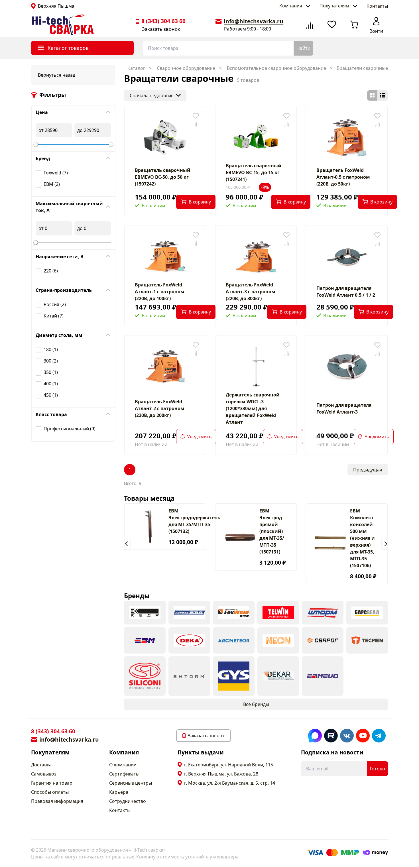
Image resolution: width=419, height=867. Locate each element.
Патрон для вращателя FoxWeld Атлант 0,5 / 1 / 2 (345, 291)
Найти (303, 48)
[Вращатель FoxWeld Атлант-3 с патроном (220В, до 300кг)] (255, 256)
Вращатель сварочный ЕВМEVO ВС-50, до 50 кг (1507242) (162, 177)
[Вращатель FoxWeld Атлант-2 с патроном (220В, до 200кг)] (165, 366)
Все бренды (256, 704)
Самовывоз (43, 774)
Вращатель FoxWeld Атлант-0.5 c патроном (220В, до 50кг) (343, 177)
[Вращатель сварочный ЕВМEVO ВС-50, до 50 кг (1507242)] (165, 137)
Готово (377, 769)
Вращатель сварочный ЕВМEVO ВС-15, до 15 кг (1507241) (253, 172)
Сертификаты (124, 774)
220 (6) (51, 271)
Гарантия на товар (51, 783)
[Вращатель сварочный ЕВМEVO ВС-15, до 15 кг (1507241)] (255, 137)
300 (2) (51, 361)
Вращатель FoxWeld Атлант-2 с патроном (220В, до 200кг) (159, 408)
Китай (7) (54, 316)
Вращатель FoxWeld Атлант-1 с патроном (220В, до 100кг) (159, 292)
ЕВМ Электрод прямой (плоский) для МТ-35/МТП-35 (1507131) (271, 531)
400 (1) (51, 383)
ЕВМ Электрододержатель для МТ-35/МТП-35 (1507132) (194, 521)
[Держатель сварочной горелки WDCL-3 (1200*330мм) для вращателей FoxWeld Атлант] (255, 366)
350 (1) (51, 372)
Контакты (377, 6)
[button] (127, 544)
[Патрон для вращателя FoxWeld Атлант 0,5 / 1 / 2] (346, 256)
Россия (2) (55, 304)
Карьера (118, 792)
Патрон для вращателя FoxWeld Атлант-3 (343, 408)
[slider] (36, 144)
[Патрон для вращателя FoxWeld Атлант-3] (346, 366)
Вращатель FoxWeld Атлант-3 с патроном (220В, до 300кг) (250, 292)
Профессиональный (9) (69, 429)
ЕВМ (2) (52, 184)
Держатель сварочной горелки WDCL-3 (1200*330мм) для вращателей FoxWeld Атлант (253, 408)
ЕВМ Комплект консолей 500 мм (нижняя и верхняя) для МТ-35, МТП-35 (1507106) (362, 538)
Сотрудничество (127, 801)
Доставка (41, 765)
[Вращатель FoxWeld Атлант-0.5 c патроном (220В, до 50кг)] (346, 137)
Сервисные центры (130, 783)
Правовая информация (57, 801)
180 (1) (51, 349)
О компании (123, 765)
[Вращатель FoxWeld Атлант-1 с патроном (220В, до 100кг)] (165, 256)
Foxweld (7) (56, 173)
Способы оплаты (50, 792)
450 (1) (51, 395)
